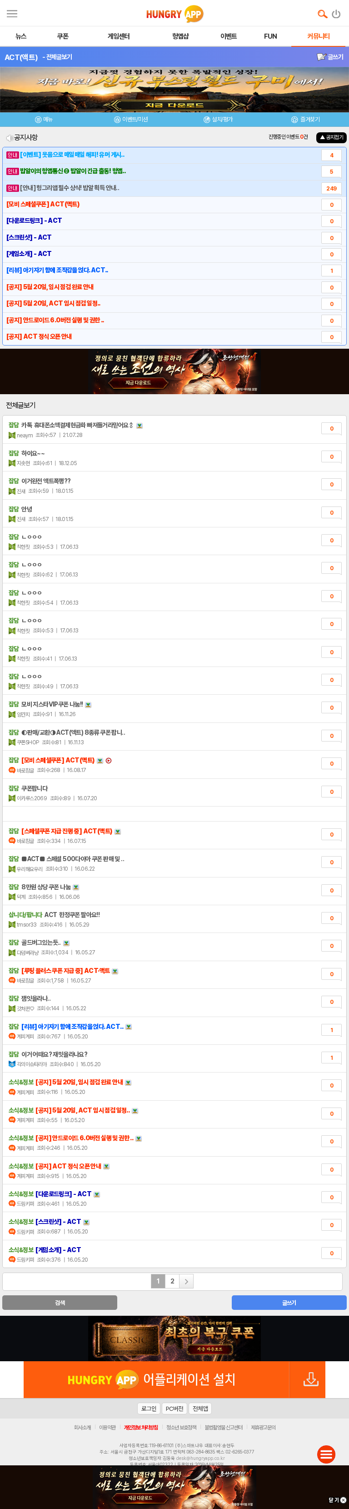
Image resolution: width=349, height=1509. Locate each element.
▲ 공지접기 (331, 137)
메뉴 (48, 119)
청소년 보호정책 (181, 1427)
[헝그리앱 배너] (174, 1338)
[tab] (43, 121)
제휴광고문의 (263, 1427)
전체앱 (200, 1408)
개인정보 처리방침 (141, 1427)
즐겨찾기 (309, 119)
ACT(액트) (21, 57)
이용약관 (107, 1427)
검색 (60, 1302)
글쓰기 (335, 56)
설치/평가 (222, 119)
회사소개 (82, 1427)
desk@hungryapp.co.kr (200, 1458)
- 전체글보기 (57, 56)
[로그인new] (336, 12)
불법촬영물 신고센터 (223, 1427)
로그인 (148, 1408)
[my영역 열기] (12, 12)
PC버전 (174, 1408)
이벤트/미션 (134, 119)
